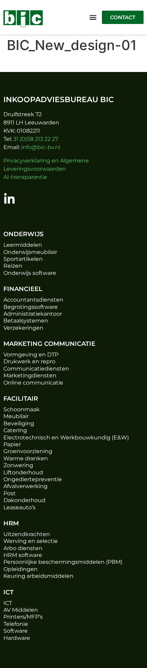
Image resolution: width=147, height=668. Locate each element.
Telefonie (15, 624)
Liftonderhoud (23, 472)
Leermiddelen (22, 245)
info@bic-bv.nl (40, 147)
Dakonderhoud (24, 500)
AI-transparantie (25, 177)
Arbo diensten (22, 548)
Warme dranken (25, 458)
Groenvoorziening (27, 451)
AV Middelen (20, 610)
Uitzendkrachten (26, 534)
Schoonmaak (21, 409)
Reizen (12, 266)
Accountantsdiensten (33, 299)
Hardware (16, 638)
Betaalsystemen (25, 320)
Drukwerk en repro (29, 361)
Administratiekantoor (32, 314)
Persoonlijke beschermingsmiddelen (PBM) (62, 562)
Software (15, 631)
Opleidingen (20, 569)
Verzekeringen (23, 328)
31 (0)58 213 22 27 (35, 139)
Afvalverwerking (25, 486)
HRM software (22, 555)
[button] (92, 17)
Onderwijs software (29, 273)
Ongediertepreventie (32, 479)
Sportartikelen (23, 259)
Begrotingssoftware (30, 307)
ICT (7, 603)
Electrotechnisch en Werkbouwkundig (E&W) (66, 437)
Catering (15, 430)
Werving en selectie (30, 541)
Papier (12, 444)
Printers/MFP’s (23, 617)
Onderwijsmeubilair (30, 252)
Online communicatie (33, 382)
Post (9, 493)
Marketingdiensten (29, 375)
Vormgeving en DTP (30, 354)
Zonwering (18, 465)
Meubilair (16, 416)
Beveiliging (18, 423)
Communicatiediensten (36, 368)
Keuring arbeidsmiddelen (38, 576)
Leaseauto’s (19, 507)
